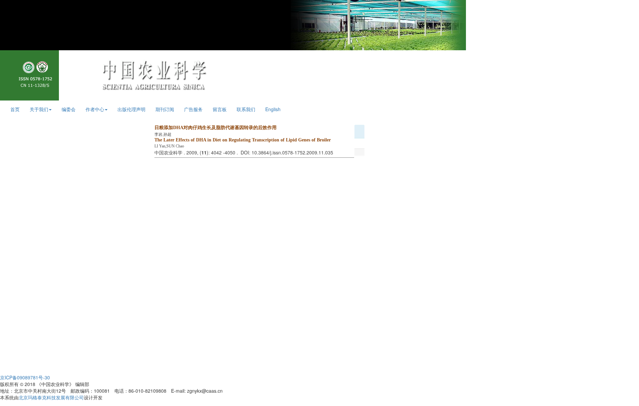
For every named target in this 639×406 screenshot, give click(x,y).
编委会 (69, 109)
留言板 (220, 109)
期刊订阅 (164, 109)
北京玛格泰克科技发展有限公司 (51, 397)
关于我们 (39, 109)
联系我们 (246, 109)
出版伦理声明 (131, 109)
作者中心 (95, 109)
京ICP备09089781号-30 (25, 377)
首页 (15, 109)
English (273, 109)
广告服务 (193, 109)
